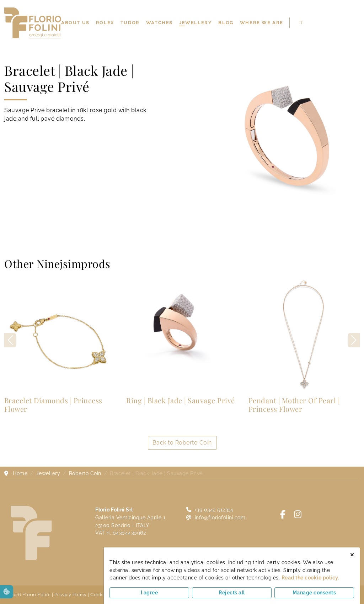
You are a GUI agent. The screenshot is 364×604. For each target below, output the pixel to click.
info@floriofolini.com (220, 517)
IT (301, 22)
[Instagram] (298, 514)
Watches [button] (159, 22)
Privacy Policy (70, 594)
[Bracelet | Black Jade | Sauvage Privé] (288, 134)
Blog (225, 22)
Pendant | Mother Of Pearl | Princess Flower (294, 404)
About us (75, 22)
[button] (354, 340)
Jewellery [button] (195, 22)
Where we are (261, 22)
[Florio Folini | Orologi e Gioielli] (32, 22)
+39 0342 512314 (214, 509)
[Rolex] (359, 23)
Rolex (105, 22)
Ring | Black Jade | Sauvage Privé (180, 400)
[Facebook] (283, 514)
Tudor (130, 22)
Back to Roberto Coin (182, 442)
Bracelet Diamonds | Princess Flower (53, 404)
